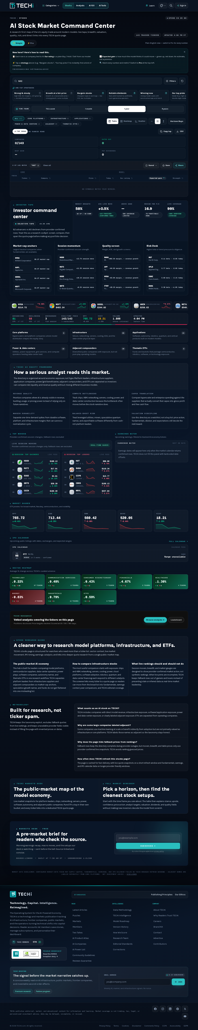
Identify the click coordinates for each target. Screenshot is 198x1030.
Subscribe (148, 846)
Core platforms (36, 119)
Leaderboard (176, 620)
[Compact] (152, 121)
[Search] (171, 5)
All (18, 119)
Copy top (167, 131)
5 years (165, 109)
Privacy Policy (104, 1026)
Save (168, 165)
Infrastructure (60, 119)
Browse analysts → (155, 620)
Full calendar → (178, 541)
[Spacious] (163, 121)
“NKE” (33, 165)
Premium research (23, 991)
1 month (88, 109)
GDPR (186, 1026)
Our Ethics (180, 894)
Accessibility (175, 1026)
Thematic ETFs (71, 124)
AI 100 (92, 5)
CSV (181, 131)
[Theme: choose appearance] (163, 5)
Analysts (80, 5)
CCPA (164, 1026)
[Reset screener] (182, 81)
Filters (173, 81)
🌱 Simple (17, 43)
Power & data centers (27, 124)
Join (180, 981)
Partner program (43, 991)
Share (180, 165)
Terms (116, 1026)
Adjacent (51, 124)
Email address (110, 975)
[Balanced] (157, 121)
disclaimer (132, 874)
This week (50, 109)
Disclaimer (136, 1026)
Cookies (125, 1026)
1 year (126, 109)
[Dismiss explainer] (184, 52)
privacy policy (159, 851)
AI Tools (102, 5)
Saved (151, 165)
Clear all (47, 165)
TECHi (13, 18)
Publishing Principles (161, 894)
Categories (51, 5)
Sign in (183, 5)
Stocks (68, 5)
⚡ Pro (31, 43)
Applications (83, 119)
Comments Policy (151, 1026)
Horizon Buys (176, 121)
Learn (152, 6)
